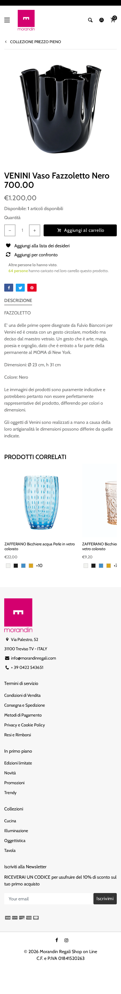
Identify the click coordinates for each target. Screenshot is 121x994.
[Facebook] (8, 288)
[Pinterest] (31, 288)
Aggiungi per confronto (36, 254)
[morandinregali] (26, 20)
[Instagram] (66, 940)
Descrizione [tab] (18, 300)
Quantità (12, 217)
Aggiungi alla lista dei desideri (42, 245)
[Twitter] (20, 288)
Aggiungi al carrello (84, 230)
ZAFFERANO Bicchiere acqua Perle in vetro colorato (40, 546)
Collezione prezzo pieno (35, 41)
